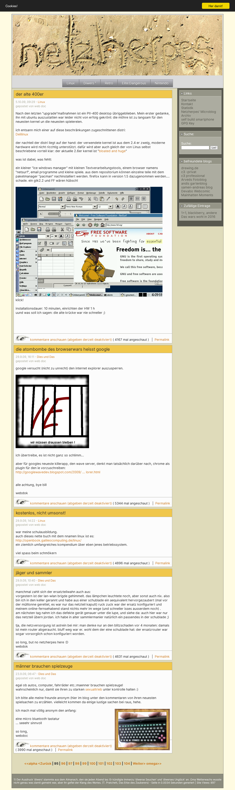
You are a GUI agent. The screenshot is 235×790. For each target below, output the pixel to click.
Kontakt (187, 104)
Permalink (162, 340)
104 (127, 763)
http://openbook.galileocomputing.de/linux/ (48, 540)
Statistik (187, 108)
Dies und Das (46, 357)
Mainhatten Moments (197, 195)
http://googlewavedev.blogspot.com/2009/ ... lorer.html (58, 472)
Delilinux (22, 134)
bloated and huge (112, 151)
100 (92, 763)
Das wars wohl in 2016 (198, 217)
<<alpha (31, 763)
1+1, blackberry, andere (199, 213)
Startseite (188, 100)
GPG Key (187, 123)
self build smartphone (197, 119)
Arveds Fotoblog (194, 179)
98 (77, 763)
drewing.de (189, 168)
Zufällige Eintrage (196, 206)
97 (70, 763)
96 (63, 763)
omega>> (154, 763)
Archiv (186, 115)
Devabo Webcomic (195, 191)
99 (84, 763)
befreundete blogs (197, 161)
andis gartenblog (194, 183)
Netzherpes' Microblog (198, 112)
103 (118, 763)
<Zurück (45, 763)
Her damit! (216, 5)
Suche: (188, 134)
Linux (41, 102)
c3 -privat (188, 172)
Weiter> (139, 763)
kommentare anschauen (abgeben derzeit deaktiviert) (71, 340)
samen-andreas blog (197, 187)
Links (187, 93)
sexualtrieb (93, 689)
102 (109, 763)
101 (101, 763)
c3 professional (193, 176)
